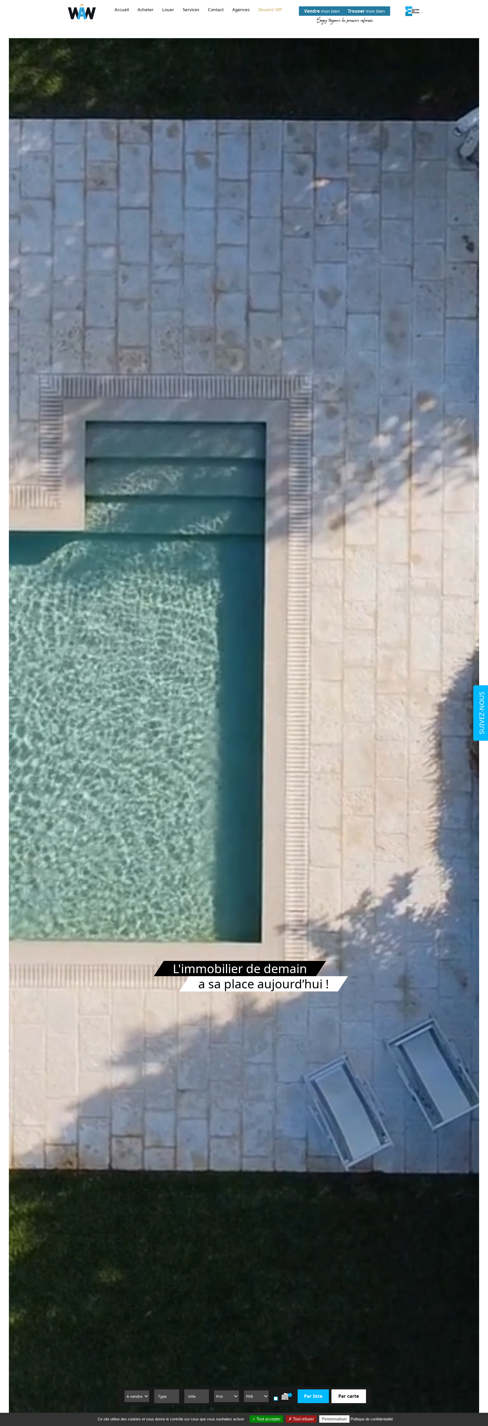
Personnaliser (334, 1419)
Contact (216, 9)
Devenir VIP (270, 9)
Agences (241, 9)
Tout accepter (268, 1419)
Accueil (122, 9)
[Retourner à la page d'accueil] (82, 13)
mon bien (322, 11)
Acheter (146, 9)
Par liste (313, 1396)
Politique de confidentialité (371, 1419)
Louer (168, 9)
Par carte (348, 1396)
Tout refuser (303, 1419)
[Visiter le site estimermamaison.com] (414, 11)
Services (191, 9)
